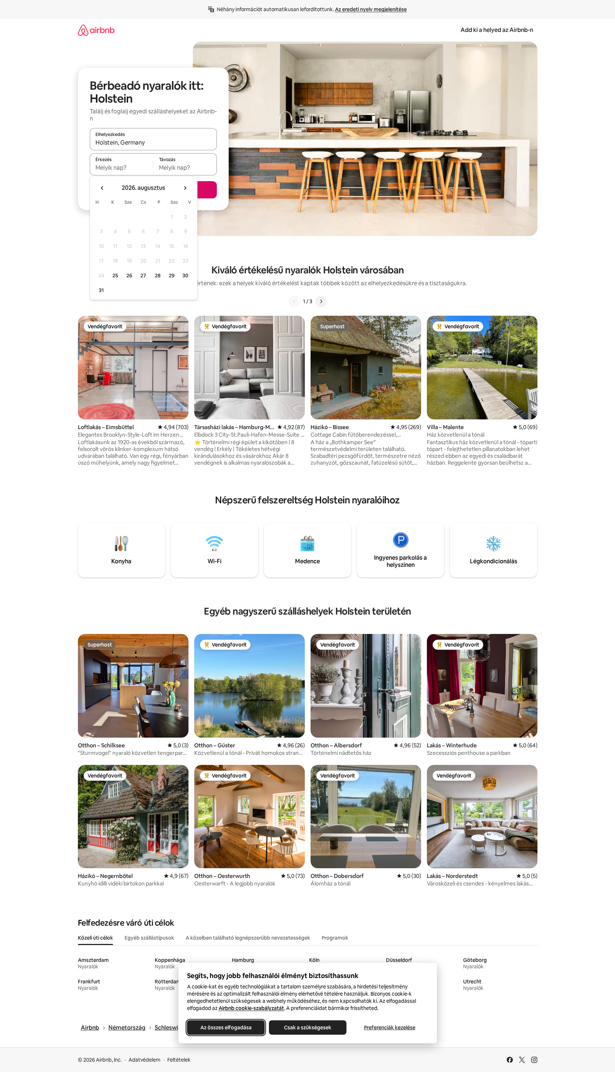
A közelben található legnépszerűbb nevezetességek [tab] (248, 938)
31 (101, 290)
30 (185, 275)
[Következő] (321, 301)
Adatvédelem (144, 1060)
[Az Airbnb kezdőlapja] (96, 30)
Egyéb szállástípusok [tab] (149, 938)
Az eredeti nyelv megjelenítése (371, 9)
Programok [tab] (335, 938)
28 (157, 275)
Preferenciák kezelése (389, 1027)
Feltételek (179, 1060)
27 (143, 275)
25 (115, 275)
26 (129, 275)
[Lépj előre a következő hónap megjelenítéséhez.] (185, 188)
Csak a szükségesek (307, 1027)
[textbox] (121, 167)
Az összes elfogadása (225, 1027)
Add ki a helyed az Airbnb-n (497, 30)
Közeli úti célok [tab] (95, 938)
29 (171, 275)
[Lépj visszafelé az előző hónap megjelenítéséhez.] (102, 188)
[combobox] (153, 142)
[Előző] (294, 301)
